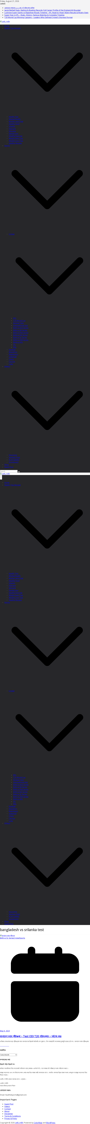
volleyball (12, 357)
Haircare (12, 129)
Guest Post (8, 467)
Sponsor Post (14, 457)
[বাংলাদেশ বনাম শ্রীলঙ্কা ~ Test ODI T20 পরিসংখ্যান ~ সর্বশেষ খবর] (7, 935)
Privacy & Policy (10, 1118)
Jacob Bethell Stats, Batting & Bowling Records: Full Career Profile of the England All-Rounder (42, 10)
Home (6, 26)
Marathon (13, 352)
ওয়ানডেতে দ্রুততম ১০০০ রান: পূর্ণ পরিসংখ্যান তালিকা (19, 8)
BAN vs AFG (18, 342)
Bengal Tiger (18, 323)
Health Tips (13, 116)
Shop (6, 464)
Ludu (11, 364)
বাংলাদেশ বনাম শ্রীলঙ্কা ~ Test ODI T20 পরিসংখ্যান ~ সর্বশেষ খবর (30, 1036)
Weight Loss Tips (16, 141)
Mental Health (15, 119)
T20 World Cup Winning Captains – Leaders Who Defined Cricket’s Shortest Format (38, 17)
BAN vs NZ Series (20, 335)
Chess (11, 359)
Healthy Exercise (15, 136)
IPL (14, 345)
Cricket (11, 234)
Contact (7, 1109)
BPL (14, 318)
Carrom (12, 361)
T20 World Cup (19, 320)
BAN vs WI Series (20, 330)
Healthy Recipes (15, 143)
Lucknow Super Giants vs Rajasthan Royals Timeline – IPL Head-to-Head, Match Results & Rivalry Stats (46, 12)
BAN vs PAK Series (20, 332)
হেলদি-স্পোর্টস (19, 1122)
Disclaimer (8, 1113)
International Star (20, 325)
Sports (7, 145)
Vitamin (12, 126)
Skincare (12, 131)
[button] (47, 114)
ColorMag (38, 1122)
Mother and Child (16, 121)
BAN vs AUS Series (20, 328)
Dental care (13, 133)
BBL (15, 347)
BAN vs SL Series (20, 337)
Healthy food (14, 124)
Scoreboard (13, 462)
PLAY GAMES (14, 460)
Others (7, 366)
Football (12, 349)
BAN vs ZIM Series (20, 340)
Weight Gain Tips (16, 138)
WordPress (50, 1122)
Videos (7, 1106)
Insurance (13, 455)
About (6, 1111)
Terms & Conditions (12, 1116)
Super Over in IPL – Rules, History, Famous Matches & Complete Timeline (34, 15)
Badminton (13, 354)
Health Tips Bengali (12, 28)
